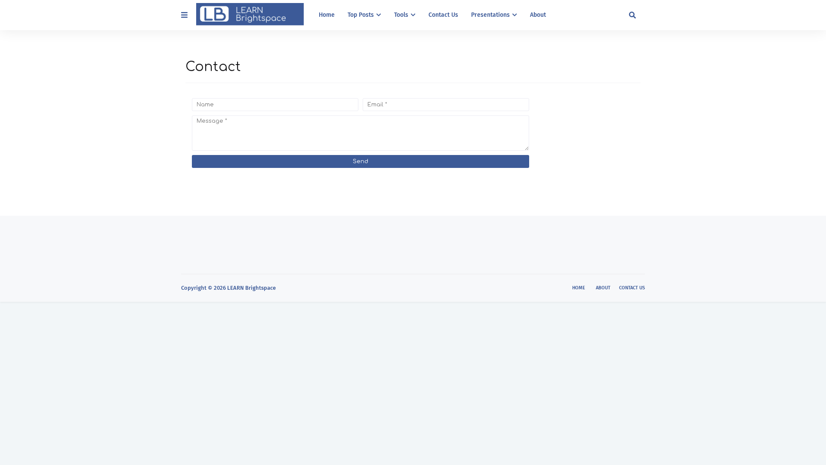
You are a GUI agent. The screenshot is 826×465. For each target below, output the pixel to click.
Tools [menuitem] (401, 15)
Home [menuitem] (327, 15)
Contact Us (632, 288)
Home (578, 288)
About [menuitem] (538, 15)
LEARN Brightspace (251, 288)
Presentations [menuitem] (490, 15)
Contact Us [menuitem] (443, 15)
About (603, 288)
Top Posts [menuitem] (361, 15)
